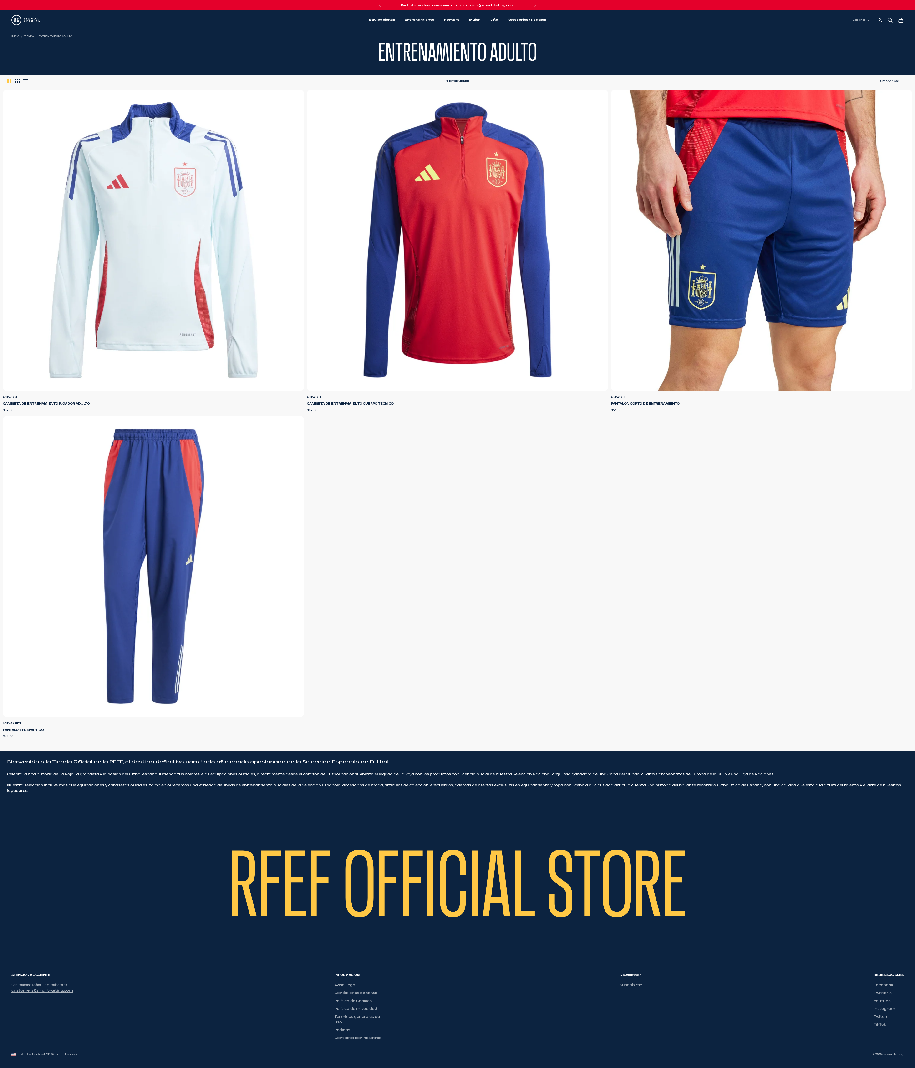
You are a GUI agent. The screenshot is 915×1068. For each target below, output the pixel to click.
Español (859, 20)
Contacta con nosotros (358, 1038)
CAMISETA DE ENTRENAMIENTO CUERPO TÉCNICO (350, 404)
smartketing (894, 1054)
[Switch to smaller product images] (17, 81)
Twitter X (883, 993)
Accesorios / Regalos (527, 20)
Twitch (880, 1017)
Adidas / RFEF (12, 397)
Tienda (29, 36)
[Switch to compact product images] (25, 81)
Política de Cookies (353, 1001)
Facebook (883, 985)
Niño (494, 20)
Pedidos (342, 1030)
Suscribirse (631, 985)
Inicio (15, 36)
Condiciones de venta (356, 993)
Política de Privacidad (356, 1009)
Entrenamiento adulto (55, 36)
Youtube (882, 1001)
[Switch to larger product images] (9, 81)
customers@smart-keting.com (486, 5)
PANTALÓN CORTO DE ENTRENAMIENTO (645, 404)
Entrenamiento (419, 20)
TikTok (880, 1025)
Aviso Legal (345, 985)
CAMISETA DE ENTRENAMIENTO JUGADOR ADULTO (46, 404)
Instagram (884, 1009)
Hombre (452, 20)
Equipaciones (382, 20)
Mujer (474, 20)
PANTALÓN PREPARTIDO (23, 730)
